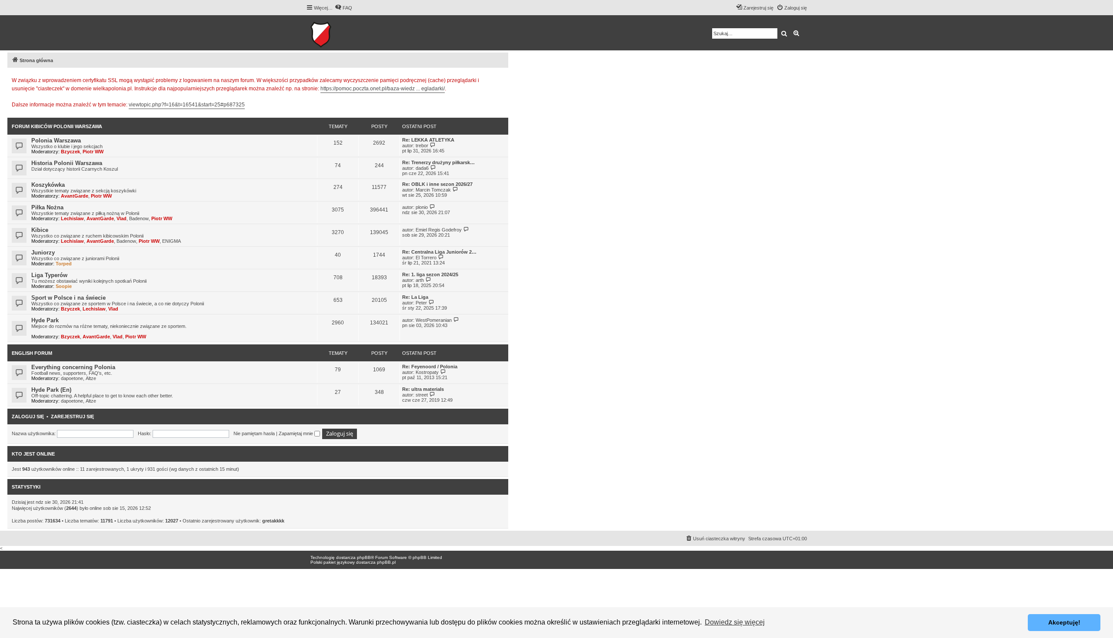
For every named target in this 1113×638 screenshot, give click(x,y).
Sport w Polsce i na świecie (68, 297)
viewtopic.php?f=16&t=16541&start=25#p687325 (187, 105)
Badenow (139, 218)
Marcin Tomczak (433, 189)
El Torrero (426, 257)
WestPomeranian (434, 320)
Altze (91, 378)
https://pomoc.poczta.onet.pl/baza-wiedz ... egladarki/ (382, 89)
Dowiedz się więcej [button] (735, 622)
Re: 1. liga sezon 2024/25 (430, 274)
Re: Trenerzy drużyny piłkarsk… (438, 162)
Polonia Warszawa (56, 140)
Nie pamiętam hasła (254, 433)
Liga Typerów (49, 275)
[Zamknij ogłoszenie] (501, 79)
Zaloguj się (28, 416)
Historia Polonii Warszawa (66, 163)
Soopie (64, 286)
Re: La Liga (415, 297)
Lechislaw (72, 218)
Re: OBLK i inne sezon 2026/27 (437, 184)
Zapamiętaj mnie (296, 433)
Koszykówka (48, 185)
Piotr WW (93, 151)
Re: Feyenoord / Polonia (429, 366)
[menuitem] (343, 8)
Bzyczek (70, 151)
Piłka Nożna (47, 207)
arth (420, 280)
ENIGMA (171, 241)
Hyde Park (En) (51, 390)
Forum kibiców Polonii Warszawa (57, 126)
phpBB (364, 557)
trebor (422, 145)
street (422, 394)
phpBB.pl (386, 562)
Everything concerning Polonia (73, 367)
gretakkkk (273, 520)
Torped (64, 263)
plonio (422, 207)
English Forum (32, 353)
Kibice (39, 230)
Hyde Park (45, 320)
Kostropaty (427, 372)
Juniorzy (43, 252)
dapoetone (72, 378)
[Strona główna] (347, 32)
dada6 (422, 168)
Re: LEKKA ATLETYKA (428, 139)
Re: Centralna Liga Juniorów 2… (439, 252)
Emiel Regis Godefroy (439, 229)
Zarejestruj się (72, 416)
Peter (421, 302)
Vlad (122, 218)
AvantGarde (74, 195)
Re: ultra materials (423, 389)
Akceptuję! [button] (1064, 622)
